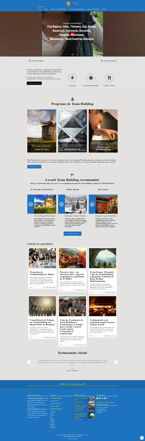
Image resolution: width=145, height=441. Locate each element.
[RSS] (76, 438)
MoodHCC (79, 436)
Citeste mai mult (51, 287)
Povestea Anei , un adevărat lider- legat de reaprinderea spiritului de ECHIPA (72, 275)
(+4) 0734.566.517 (54, 401)
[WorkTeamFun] (72, 3)
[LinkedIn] (74, 438)
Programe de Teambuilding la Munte (42, 273)
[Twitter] (70, 438)
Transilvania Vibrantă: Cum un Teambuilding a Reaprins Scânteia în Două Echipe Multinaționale (102, 276)
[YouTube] (72, 438)
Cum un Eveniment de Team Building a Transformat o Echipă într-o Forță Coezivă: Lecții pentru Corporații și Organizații (71, 326)
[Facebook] (68, 438)
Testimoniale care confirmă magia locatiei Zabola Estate (102, 322)
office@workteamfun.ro (56, 403)
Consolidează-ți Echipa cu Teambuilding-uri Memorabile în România (42, 322)
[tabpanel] (72, 365)
